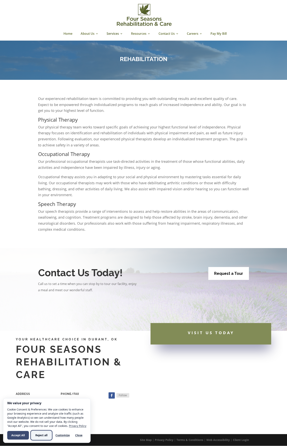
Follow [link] (123, 395)
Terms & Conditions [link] (189, 440)
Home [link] (67, 34)
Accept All (18, 435)
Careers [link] (192, 34)
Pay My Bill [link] (218, 34)
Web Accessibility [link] (218, 440)
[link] (144, 15)
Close (78, 435)
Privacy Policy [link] (164, 440)
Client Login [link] (241, 440)
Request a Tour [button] (228, 273)
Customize (62, 435)
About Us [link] (87, 34)
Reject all (41, 435)
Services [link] (113, 34)
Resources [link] (138, 34)
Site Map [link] (146, 440)
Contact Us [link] (167, 34)
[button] (112, 395)
